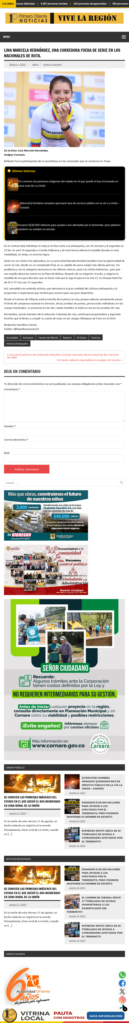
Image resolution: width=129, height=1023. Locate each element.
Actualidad (12, 337)
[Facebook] (122, 983)
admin (35, 64)
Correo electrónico (16, 439)
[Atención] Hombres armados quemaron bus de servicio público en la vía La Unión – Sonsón (102, 783)
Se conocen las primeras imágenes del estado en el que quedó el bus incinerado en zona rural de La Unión (32, 801)
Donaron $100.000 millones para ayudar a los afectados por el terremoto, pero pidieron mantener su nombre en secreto (93, 809)
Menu (6, 37)
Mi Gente (82, 337)
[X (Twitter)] (122, 991)
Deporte (67, 337)
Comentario (12, 389)
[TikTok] (122, 1008)
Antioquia (28, 337)
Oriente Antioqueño (17, 343)
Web (7, 452)
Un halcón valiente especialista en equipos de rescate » (89, 359)
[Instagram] (122, 999)
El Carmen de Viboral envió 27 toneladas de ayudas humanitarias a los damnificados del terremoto (94, 904)
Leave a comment (52, 64)
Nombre (10, 426)
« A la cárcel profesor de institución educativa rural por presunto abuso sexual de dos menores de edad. (63, 356)
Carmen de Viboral (48, 337)
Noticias (95, 337)
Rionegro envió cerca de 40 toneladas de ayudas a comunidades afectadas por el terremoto (102, 836)
